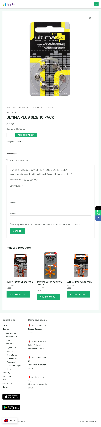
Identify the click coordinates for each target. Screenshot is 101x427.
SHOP (4, 325)
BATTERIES (28, 108)
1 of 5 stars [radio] (25, 180)
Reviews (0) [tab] (12, 153)
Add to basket (26, 135)
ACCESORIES (18, 108)
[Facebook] (98, 218)
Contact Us (7, 383)
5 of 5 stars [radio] (36, 180)
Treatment (11, 362)
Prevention (12, 358)
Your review (16, 185)
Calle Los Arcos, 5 (38, 325)
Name (13, 203)
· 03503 (36, 349)
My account (7, 376)
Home (9, 108)
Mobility (6, 373)
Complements (11, 337)
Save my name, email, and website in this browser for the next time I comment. (46, 224)
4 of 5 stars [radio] (33, 180)
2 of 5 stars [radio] (28, 180)
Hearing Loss (11, 344)
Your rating (16, 179)
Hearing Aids (10, 333)
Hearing (5, 329)
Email (13, 214)
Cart (4, 380)
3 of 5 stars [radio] (31, 180)
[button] (90, 18)
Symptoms (12, 355)
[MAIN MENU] (96, 4)
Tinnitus (8, 340)
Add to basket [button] (18, 294)
